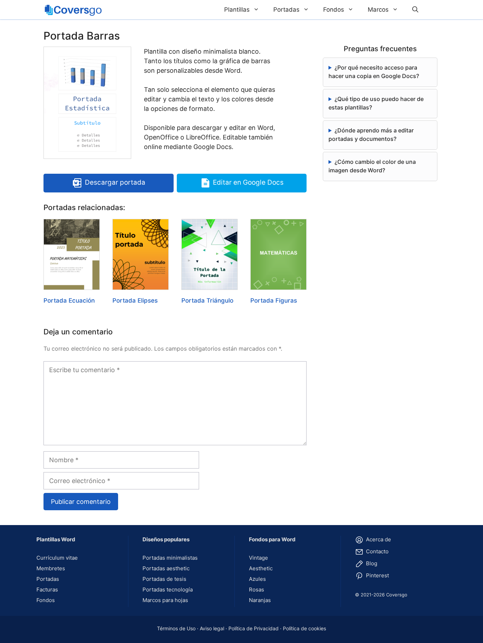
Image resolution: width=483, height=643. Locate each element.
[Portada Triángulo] (209, 285)
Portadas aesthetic (166, 568)
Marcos (378, 9)
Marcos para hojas (165, 600)
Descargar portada (115, 183)
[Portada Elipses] (140, 285)
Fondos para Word (272, 539)
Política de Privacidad (253, 628)
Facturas (47, 589)
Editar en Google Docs (248, 183)
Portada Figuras (273, 300)
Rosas (256, 589)
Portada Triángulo (207, 300)
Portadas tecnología (167, 589)
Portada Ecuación (69, 300)
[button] (415, 9)
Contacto (377, 551)
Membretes (50, 568)
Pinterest (377, 575)
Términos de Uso (176, 628)
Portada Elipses (135, 300)
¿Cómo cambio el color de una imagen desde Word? (372, 166)
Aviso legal (212, 628)
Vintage (258, 557)
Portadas (286, 9)
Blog (371, 563)
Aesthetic (261, 568)
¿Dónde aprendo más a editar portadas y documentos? (371, 134)
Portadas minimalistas (170, 557)
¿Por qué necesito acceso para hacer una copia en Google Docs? (373, 71)
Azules (257, 579)
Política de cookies (304, 628)
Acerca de (378, 539)
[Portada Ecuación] (71, 285)
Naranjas (260, 600)
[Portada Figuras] (278, 285)
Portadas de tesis (164, 579)
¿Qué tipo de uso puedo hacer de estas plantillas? (376, 103)
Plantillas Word (55, 539)
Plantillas (237, 9)
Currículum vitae (57, 557)
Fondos (333, 9)
